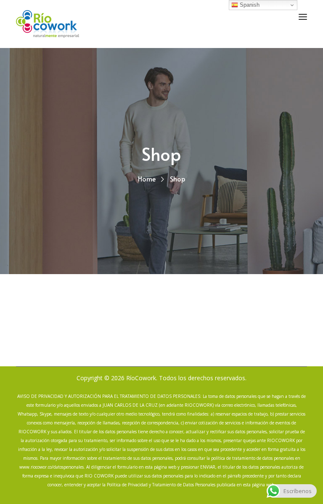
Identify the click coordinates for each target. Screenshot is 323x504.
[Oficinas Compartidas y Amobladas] (47, 23)
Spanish (248, 5)
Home (147, 178)
